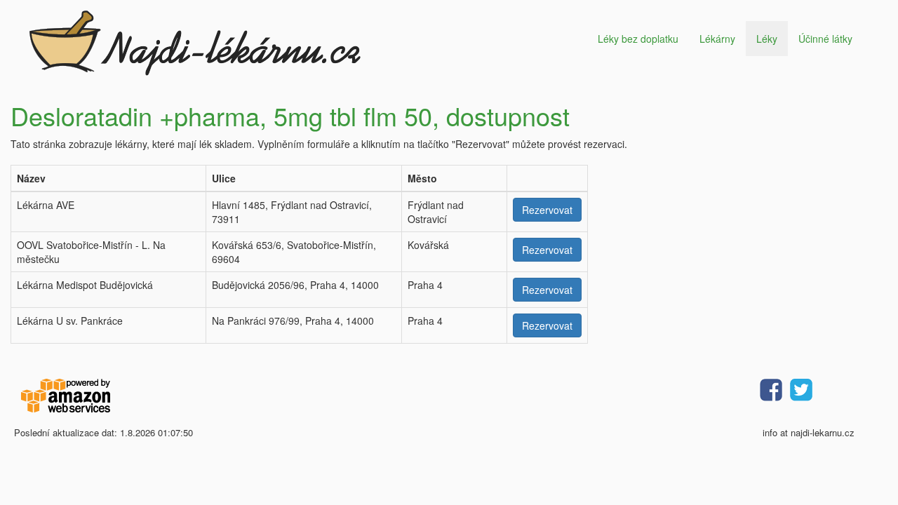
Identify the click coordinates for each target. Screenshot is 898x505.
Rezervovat (547, 210)
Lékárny (717, 39)
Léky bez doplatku (638, 39)
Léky (766, 39)
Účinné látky (825, 39)
